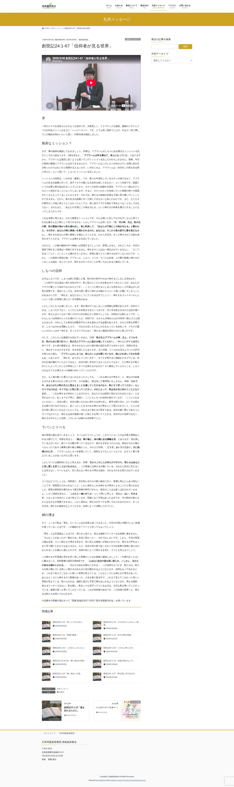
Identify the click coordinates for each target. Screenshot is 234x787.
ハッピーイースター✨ (107, 707)
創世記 (61, 692)
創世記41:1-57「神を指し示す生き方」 (120, 673)
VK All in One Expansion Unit (134, 780)
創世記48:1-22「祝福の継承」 (65, 635)
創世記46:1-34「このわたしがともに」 (69, 648)
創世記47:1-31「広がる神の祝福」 (118, 635)
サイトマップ (49, 733)
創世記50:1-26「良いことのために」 (68, 622)
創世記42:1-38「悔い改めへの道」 (67, 673)
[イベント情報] (131, 711)
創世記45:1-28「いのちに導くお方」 (119, 648)
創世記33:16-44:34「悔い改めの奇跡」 (69, 661)
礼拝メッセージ (133, 39)
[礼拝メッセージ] (51, 711)
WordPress (102, 780)
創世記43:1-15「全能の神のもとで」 (119, 661)
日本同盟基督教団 (66, 733)
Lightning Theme (116, 780)
